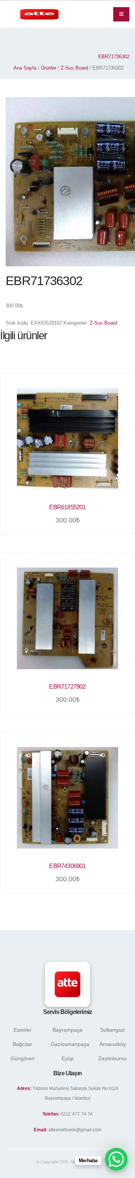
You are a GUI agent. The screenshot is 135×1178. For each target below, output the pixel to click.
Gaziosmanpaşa (70, 1044)
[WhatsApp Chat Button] (116, 1159)
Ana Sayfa (25, 68)
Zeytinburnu (112, 1058)
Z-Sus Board (74, 68)
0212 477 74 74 (76, 1113)
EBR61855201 (67, 507)
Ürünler (48, 68)
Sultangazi (112, 1030)
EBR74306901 (67, 866)
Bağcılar (22, 1044)
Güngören (22, 1058)
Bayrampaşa (67, 1030)
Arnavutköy (112, 1044)
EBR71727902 (67, 686)
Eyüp (68, 1058)
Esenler (23, 1030)
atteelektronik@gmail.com (74, 1129)
